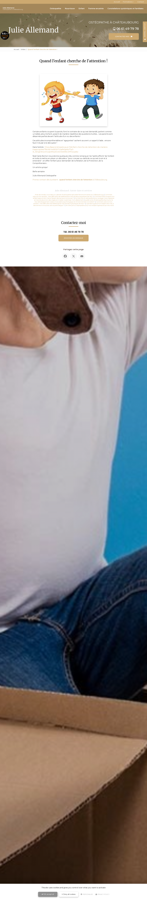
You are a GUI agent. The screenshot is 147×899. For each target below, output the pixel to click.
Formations (127, 2)
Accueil (117, 2)
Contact (140, 2)
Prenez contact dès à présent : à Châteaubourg (70, 180)
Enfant (81, 9)
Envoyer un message (73, 238)
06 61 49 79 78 (127, 29)
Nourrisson (70, 9)
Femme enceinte (96, 9)
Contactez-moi (122, 36)
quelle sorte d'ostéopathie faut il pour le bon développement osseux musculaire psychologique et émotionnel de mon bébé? (74, 201)
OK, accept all (48, 894)
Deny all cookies (69, 894)
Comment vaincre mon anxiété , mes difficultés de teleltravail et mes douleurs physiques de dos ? (72, 195)
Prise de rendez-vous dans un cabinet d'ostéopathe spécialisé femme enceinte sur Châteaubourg (69, 194)
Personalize (87, 894)
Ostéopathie (55, 9)
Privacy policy (103, 894)
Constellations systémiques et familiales (125, 9)
